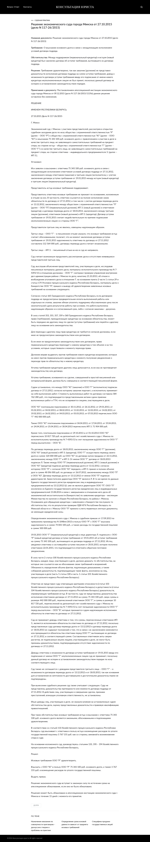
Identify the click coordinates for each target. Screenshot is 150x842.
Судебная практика (42, 20)
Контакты (27, 7)
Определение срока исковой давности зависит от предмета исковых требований (75, 824)
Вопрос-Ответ (13, 7)
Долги (36, 805)
